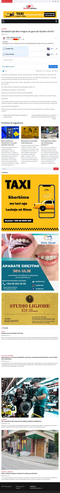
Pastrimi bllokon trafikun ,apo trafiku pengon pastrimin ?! (48, 143)
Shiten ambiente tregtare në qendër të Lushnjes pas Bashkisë (19, 473)
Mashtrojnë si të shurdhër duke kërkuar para (29, 142)
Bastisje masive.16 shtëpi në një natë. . (12, 333)
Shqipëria (4, 28)
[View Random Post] (53, 1)
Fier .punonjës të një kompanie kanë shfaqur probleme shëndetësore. (21, 421)
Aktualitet (4, 355)
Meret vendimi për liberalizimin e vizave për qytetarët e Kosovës (9, 143)
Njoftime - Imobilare (7, 471)
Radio (3, 331)
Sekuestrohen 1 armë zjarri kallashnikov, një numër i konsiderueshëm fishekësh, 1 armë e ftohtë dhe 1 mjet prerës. (29, 358)
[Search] (56, 21)
